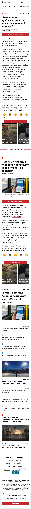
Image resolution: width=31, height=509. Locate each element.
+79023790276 (15, 460)
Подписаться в (15, 34)
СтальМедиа (16, 216)
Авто (5, 397)
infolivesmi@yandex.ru (15, 463)
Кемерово (6, 158)
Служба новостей (8, 173)
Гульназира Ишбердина (9, 29)
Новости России (7, 415)
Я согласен (15, 503)
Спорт (5, 326)
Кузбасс (6, 13)
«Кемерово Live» (19, 110)
